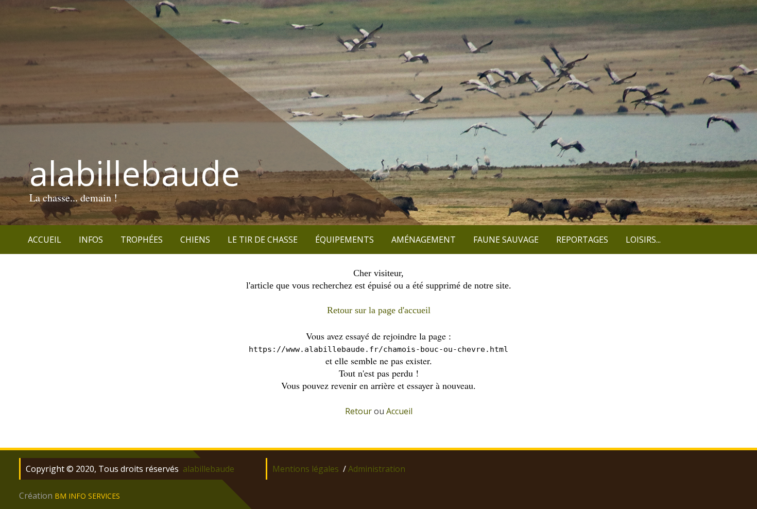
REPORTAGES (582, 239)
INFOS (91, 239)
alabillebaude (134, 173)
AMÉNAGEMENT (423, 239)
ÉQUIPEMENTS (344, 239)
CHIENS (195, 239)
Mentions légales (305, 468)
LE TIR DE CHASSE (263, 239)
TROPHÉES (142, 239)
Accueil (399, 411)
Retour (358, 411)
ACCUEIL (44, 239)
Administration (376, 468)
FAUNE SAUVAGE (506, 239)
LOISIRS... (643, 239)
